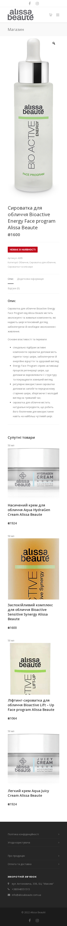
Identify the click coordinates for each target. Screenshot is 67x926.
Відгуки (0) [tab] (14, 288)
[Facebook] (29, 3)
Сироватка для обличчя (42, 262)
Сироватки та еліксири (20, 266)
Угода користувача (19, 842)
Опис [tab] (11, 278)
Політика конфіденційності (23, 834)
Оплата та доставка (19, 864)
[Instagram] (37, 3)
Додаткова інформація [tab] (30, 278)
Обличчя (23, 262)
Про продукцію (16, 855)
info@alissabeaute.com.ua (26, 895)
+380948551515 (21, 889)
